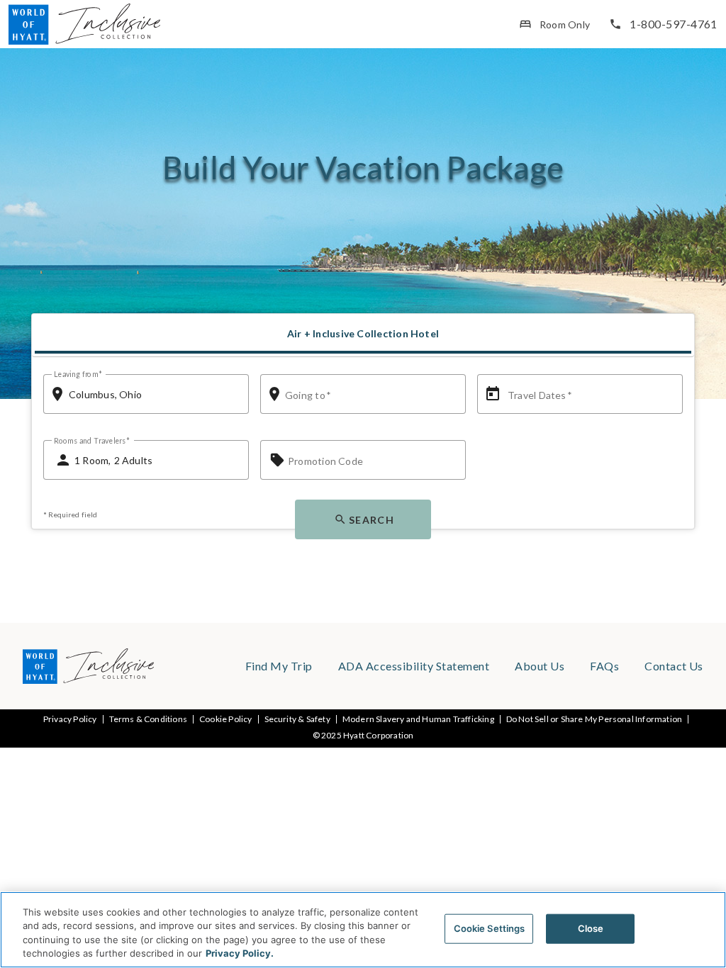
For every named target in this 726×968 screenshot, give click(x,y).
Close (591, 928)
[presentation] (363, 335)
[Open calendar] (493, 394)
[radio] (363, 334)
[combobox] (153, 394)
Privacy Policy (70, 719)
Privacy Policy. (240, 953)
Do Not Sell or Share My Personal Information (594, 719)
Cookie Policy (225, 719)
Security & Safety (297, 719)
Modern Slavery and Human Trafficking (418, 719)
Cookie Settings (489, 928)
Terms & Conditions (148, 719)
